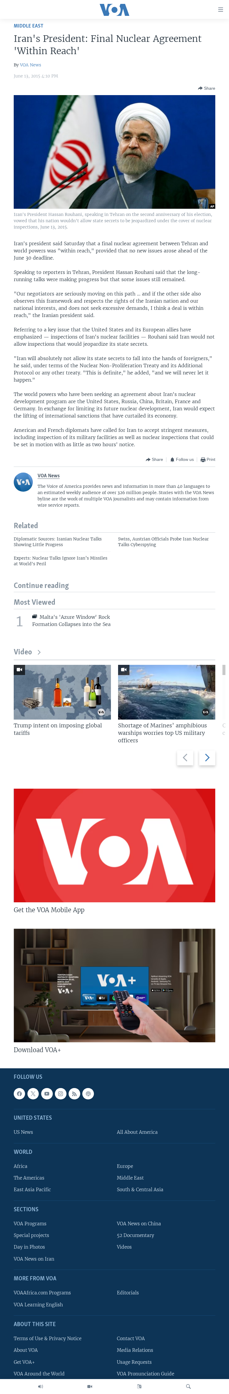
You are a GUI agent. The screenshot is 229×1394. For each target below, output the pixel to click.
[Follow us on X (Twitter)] (33, 1093)
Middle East (28, 26)
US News (23, 1132)
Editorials (128, 1293)
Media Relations (135, 1350)
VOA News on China (139, 1224)
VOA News (30, 65)
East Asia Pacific (32, 1189)
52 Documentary (135, 1235)
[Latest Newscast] (40, 1386)
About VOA (26, 1350)
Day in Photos (29, 1247)
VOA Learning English (38, 1304)
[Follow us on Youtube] (46, 1093)
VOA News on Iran (34, 1259)
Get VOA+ (24, 1362)
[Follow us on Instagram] (60, 1093)
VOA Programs (30, 1224)
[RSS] (74, 1093)
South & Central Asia (140, 1189)
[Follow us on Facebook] (19, 1093)
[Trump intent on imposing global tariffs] (62, 692)
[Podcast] (88, 1093)
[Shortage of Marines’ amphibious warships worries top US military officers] (166, 692)
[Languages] (139, 1386)
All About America (137, 1132)
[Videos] (90, 1386)
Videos (124, 1247)
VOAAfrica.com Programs (42, 1293)
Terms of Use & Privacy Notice (47, 1338)
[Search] (188, 1386)
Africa (20, 1166)
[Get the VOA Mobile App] (114, 845)
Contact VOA (131, 1338)
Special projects (31, 1235)
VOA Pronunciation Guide (145, 1373)
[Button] (206, 88)
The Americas (29, 1178)
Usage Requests (134, 1362)
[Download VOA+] (114, 985)
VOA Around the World (39, 1373)
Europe (125, 1166)
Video (23, 652)
